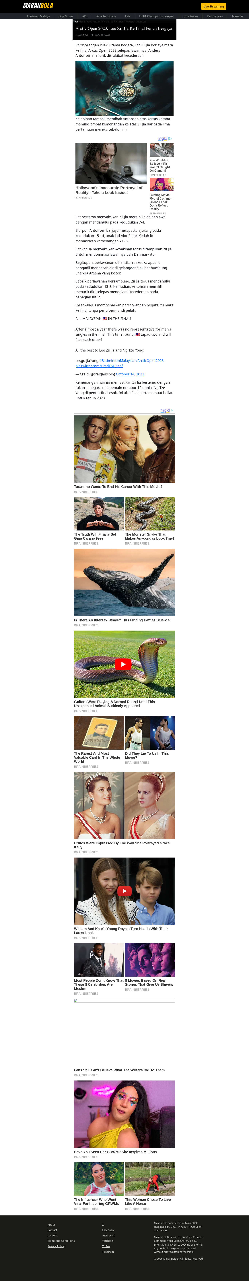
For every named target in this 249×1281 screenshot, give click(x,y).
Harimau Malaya (38, 16)
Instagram (108, 1235)
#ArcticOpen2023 (149, 360)
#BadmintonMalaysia (116, 360)
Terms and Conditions (61, 1240)
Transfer (237, 16)
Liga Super (66, 16)
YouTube (107, 1240)
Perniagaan (215, 16)
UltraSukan (190, 16)
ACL (84, 16)
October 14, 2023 (130, 374)
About (51, 1224)
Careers (52, 1235)
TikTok (106, 1246)
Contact (52, 1230)
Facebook (108, 1230)
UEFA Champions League (156, 16)
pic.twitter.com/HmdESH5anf (99, 365)
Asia (127, 16)
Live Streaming (213, 6)
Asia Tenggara (106, 16)
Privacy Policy (56, 1246)
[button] (124, 88)
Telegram (108, 1251)
